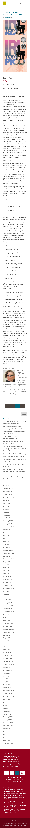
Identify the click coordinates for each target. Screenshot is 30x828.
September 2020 (8, 588)
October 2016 (7, 693)
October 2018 (7, 635)
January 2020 (7, 603)
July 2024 (6, 506)
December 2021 (8, 550)
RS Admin (7, 17)
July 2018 (6, 641)
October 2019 (7, 609)
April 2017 (6, 685)
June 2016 (6, 705)
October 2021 (7, 556)
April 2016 (6, 711)
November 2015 (8, 726)
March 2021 (7, 576)
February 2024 (8, 521)
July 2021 (6, 565)
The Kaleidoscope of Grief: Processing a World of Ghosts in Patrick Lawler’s (15, 795)
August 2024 (7, 503)
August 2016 (7, 699)
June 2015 (6, 734)
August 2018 (7, 638)
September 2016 (8, 696)
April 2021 (6, 573)
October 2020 (7, 585)
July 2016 (6, 702)
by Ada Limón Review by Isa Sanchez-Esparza (14, 449)
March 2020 (7, 600)
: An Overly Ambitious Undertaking (14, 790)
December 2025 (8, 489)
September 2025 (8, 497)
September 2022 (8, 527)
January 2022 (7, 547)
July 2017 (6, 676)
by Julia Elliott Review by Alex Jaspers (10, 802)
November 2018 (8, 632)
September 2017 (8, 670)
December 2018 (8, 629)
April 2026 (6, 486)
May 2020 (6, 594)
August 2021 (7, 562)
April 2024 (6, 515)
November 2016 (8, 691)
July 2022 (6, 532)
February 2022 (8, 544)
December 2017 (8, 661)
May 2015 (6, 737)
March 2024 (7, 518)
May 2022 (6, 538)
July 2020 (6, 591)
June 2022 (6, 535)
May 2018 (6, 647)
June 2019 (6, 617)
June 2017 (6, 679)
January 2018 (7, 658)
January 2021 (7, 582)
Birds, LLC (6, 81)
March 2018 (7, 652)
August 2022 (7, 530)
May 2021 (6, 571)
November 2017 (8, 664)
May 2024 (6, 512)
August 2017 (7, 673)
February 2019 (8, 623)
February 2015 (8, 743)
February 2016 (8, 717)
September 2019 (8, 611)
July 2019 (6, 614)
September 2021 (8, 559)
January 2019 (7, 626)
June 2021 (6, 568)
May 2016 (6, 708)
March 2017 (7, 688)
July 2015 (6, 732)
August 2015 (7, 729)
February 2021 (8, 579)
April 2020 (6, 597)
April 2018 (6, 650)
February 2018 (8, 655)
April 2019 (6, 620)
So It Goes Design (22, 825)
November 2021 (8, 553)
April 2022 (6, 541)
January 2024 (7, 524)
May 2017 (6, 682)
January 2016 (7, 720)
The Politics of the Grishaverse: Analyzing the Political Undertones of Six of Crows (14, 471)
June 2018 (6, 644)
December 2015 (8, 723)
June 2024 (6, 509)
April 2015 (6, 740)
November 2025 (8, 491)
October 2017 (7, 667)
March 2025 (7, 500)
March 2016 (7, 714)
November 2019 (8, 606)
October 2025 (7, 494)
